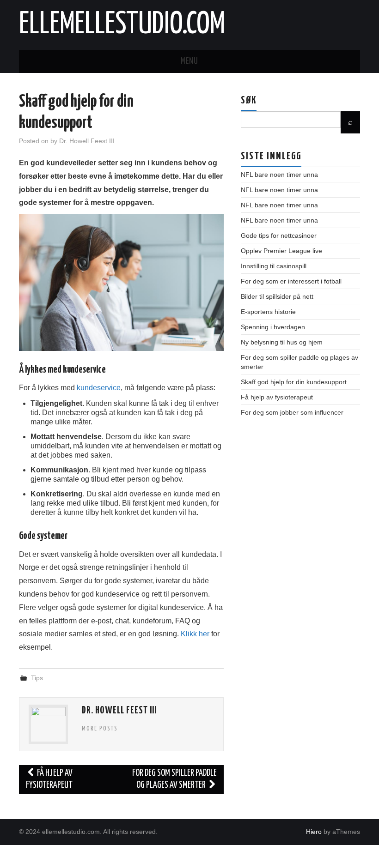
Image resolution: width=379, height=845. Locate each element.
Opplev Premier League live (281, 250)
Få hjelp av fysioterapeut (49, 779)
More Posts (100, 728)
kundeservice (99, 388)
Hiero (314, 831)
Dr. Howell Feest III (87, 141)
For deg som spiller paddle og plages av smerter (174, 779)
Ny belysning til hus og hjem (282, 342)
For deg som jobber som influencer (292, 412)
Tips (37, 678)
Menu (189, 61)
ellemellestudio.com (122, 25)
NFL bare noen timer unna (279, 174)
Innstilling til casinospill (273, 266)
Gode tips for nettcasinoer (279, 235)
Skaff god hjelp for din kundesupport (294, 382)
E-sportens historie (268, 311)
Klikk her (195, 634)
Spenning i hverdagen (273, 327)
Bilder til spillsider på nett (277, 296)
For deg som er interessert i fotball (291, 281)
